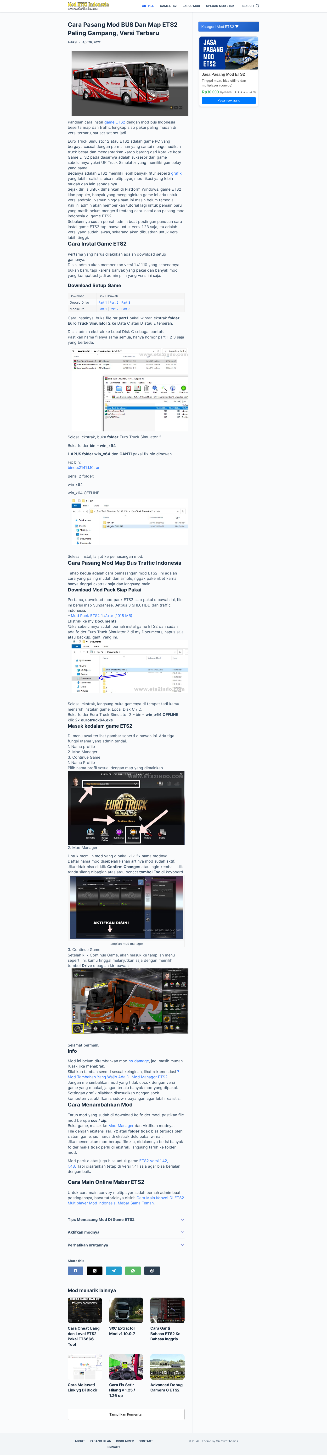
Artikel (148, 6)
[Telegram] (114, 1271)
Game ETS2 (168, 6)
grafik (176, 173)
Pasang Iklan (100, 1441)
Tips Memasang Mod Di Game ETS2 (101, 1219)
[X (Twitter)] (94, 1271)
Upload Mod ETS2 (220, 6)
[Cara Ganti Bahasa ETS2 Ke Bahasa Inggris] (167, 1310)
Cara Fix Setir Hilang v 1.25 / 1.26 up (122, 1390)
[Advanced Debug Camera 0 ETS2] (167, 1367)
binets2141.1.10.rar (84, 467)
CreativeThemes (227, 1441)
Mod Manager (121, 1125)
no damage (139, 1060)
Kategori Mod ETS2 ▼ (220, 26)
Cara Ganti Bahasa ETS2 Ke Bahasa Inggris (165, 1333)
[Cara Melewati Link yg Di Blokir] (85, 1367)
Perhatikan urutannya (88, 1245)
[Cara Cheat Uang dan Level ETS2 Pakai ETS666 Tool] (85, 1310)
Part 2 (114, 302)
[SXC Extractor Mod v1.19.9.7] (126, 1310)
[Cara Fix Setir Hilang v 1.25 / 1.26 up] (126, 1367)
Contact (146, 1441)
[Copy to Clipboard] (152, 1271)
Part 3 (125, 302)
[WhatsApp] (133, 1271)
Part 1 (102, 302)
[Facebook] (75, 1271)
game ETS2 (114, 122)
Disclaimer (125, 1441)
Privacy (113, 1447)
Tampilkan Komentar (126, 1414)
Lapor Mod (191, 6)
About (80, 1441)
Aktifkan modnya (83, 1232)
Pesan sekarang (229, 100)
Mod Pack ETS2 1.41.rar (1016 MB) (101, 615)
